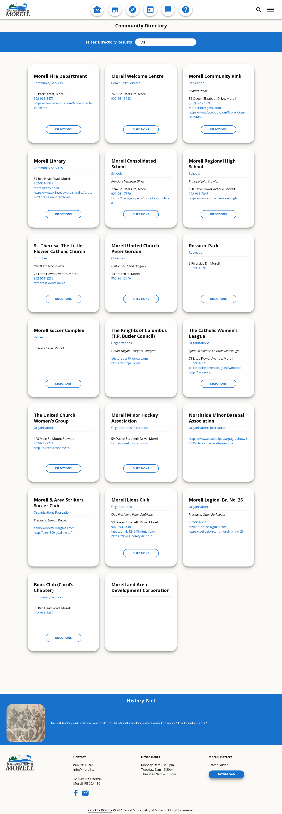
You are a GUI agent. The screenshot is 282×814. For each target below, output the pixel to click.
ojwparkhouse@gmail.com (208, 527)
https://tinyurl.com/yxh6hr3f (131, 536)
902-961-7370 (121, 194)
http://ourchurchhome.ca (52, 448)
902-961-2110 (198, 522)
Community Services (48, 83)
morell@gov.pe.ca (46, 188)
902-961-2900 (198, 268)
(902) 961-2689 (199, 103)
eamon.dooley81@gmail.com (54, 528)
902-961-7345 (198, 194)
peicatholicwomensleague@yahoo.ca (215, 368)
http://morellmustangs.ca (129, 443)
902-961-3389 (43, 183)
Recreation (196, 83)
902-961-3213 (121, 98)
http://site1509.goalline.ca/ (53, 532)
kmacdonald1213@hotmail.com (133, 531)
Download (226, 774)
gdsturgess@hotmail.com (129, 358)
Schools (116, 173)
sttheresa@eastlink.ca (49, 283)
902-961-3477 (43, 98)
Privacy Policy (100, 810)
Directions (63, 129)
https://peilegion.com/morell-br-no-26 (216, 531)
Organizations (121, 343)
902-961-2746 (121, 278)
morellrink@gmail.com (205, 108)
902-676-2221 (43, 443)
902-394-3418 (121, 527)
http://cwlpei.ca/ (200, 372)
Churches (40, 258)
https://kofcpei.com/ (125, 363)
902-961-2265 (43, 278)
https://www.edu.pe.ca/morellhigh (213, 198)
